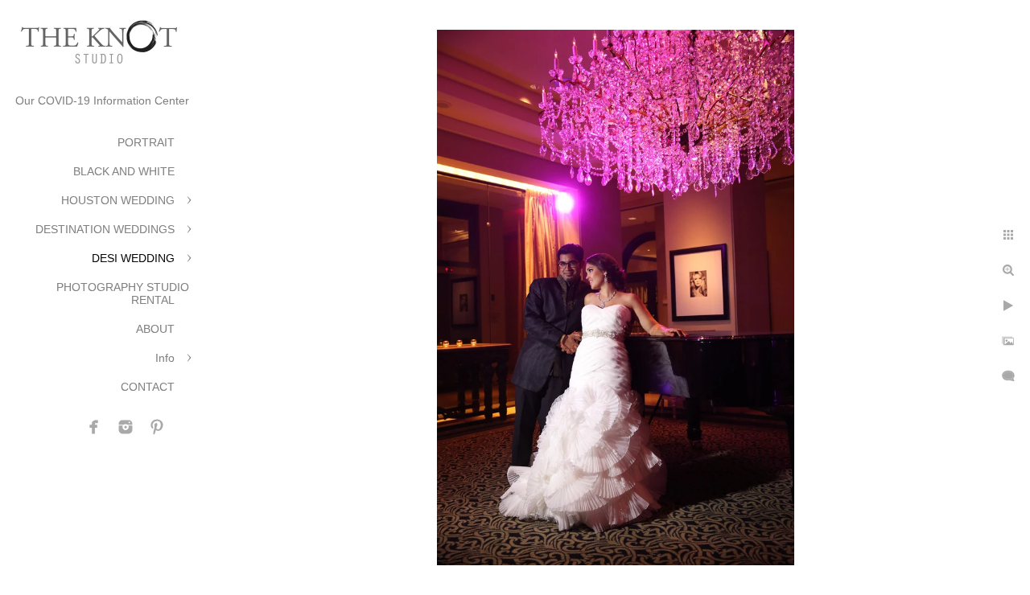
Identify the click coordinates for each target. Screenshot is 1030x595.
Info (165, 357)
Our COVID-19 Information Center (102, 100)
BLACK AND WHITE (124, 171)
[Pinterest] (157, 427)
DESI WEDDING (133, 258)
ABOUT (155, 328)
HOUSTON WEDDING (118, 200)
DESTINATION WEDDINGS (105, 229)
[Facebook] (94, 427)
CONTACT (148, 386)
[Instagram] (125, 427)
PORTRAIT (146, 142)
